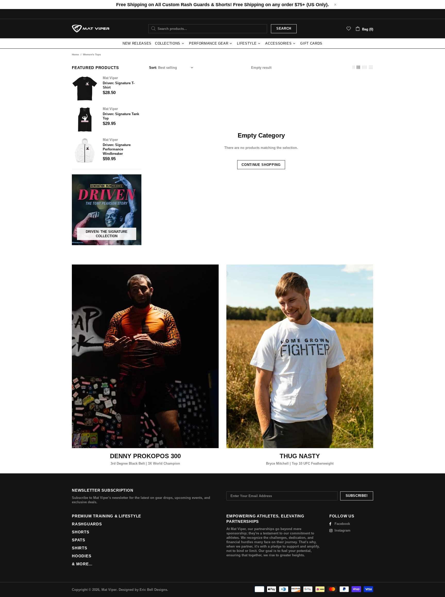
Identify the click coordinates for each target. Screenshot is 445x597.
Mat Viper (90, 29)
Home (75, 54)
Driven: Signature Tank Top (121, 116)
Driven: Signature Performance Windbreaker (117, 149)
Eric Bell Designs (153, 590)
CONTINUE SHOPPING (261, 165)
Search (283, 28)
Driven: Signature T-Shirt (118, 85)
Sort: (153, 68)
